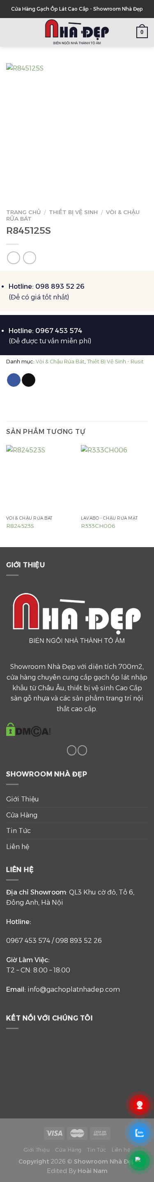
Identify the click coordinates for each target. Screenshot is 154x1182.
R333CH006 (98, 526)
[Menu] (11, 32)
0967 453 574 (28, 941)
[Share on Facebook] (14, 380)
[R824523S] (39, 478)
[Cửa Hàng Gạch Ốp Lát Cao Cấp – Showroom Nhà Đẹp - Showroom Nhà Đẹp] (77, 32)
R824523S (20, 526)
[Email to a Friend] (28, 380)
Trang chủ (23, 212)
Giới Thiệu (22, 799)
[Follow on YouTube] (82, 750)
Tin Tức (18, 831)
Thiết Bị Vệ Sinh (73, 212)
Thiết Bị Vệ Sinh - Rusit (115, 361)
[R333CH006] (114, 478)
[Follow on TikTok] (72, 750)
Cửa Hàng (21, 815)
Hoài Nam (93, 1171)
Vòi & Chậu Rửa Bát (60, 361)
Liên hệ (17, 847)
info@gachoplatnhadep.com (74, 989)
